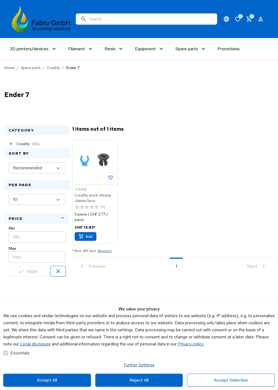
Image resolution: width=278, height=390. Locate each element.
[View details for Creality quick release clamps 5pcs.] (95, 162)
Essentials (20, 353)
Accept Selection (231, 380)
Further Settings (139, 365)
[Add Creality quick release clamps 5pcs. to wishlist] (110, 177)
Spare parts (30, 67)
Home (9, 67)
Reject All (139, 380)
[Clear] (58, 271)
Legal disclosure (35, 344)
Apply (32, 271)
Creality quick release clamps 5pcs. (93, 198)
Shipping (104, 251)
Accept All (47, 380)
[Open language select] (226, 19)
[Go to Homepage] (41, 19)
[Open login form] (260, 19)
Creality (53, 67)
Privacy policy (190, 344)
